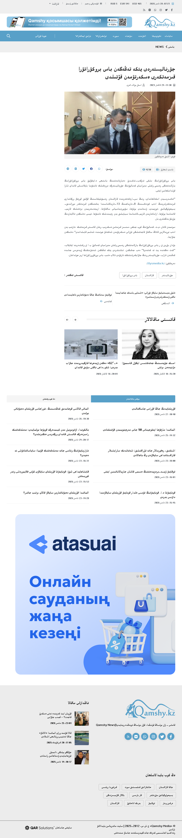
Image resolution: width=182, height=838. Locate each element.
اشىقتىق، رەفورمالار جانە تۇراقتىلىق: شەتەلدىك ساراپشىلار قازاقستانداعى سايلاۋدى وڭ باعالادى (141, 453)
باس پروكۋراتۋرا (129, 275)
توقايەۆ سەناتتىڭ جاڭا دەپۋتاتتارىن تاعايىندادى (88, 294)
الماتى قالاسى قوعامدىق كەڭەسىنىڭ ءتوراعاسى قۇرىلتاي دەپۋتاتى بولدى (51, 411)
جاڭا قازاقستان (166, 787)
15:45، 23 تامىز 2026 (164, 502)
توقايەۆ (151, 803)
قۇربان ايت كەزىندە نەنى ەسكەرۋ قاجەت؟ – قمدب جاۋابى (55, 715)
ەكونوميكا (156, 36)
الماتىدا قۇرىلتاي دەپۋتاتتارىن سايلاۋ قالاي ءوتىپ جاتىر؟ (56, 492)
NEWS (160, 46)
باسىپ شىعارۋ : (166, 169)
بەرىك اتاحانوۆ (134, 803)
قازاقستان (149, 275)
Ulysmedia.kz (156, 263)
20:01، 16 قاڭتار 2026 (107, 373)
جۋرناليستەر (167, 275)
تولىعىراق (102, 36)
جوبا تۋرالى (41, 35)
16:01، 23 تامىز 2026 (164, 477)
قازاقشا (55, 3)
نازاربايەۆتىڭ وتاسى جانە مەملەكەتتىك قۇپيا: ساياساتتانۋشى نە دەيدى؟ (52, 453)
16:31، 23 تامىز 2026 (78, 460)
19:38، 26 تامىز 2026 (78, 418)
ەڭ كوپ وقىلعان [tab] (49, 399)
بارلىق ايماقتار (84, 36)
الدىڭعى (166, 303)
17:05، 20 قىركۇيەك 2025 (59, 742)
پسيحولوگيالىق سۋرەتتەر (161, 795)
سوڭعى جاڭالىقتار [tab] (133, 399)
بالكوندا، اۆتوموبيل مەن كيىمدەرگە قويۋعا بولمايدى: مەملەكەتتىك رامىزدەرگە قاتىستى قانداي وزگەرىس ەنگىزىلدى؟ (50, 432)
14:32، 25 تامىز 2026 (164, 435)
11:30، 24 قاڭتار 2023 (161, 85)
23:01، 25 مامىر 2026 (60, 723)
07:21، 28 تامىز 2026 (160, 3)
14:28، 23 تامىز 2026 (78, 498)
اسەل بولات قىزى (134, 85)
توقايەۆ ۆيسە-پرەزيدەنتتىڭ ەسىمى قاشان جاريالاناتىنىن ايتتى (139, 471)
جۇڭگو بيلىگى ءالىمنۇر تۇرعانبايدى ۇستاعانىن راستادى (55, 754)
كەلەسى (108, 301)
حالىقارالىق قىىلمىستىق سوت (138, 787)
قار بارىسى (137, 795)
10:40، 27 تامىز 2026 (164, 414)
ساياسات (169, 36)
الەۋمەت (142, 36)
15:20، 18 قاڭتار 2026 (164, 373)
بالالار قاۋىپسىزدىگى (115, 795)
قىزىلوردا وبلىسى (109, 787)
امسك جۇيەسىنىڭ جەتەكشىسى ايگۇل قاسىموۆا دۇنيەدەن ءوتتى (148, 365)
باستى (171, 46)
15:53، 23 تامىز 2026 (78, 481)
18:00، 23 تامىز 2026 (164, 460)
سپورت (116, 36)
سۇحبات (128, 36)
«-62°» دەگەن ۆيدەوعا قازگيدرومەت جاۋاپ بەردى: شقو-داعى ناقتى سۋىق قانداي (92, 365)
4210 (148, 169)
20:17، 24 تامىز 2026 (78, 439)
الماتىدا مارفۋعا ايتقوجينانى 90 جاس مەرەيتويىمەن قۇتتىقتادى (139, 429)
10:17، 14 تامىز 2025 (61, 761)
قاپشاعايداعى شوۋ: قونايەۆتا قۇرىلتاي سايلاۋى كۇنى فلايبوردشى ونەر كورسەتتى (49, 474)
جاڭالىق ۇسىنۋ (72, 3)
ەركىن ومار (168, 803)
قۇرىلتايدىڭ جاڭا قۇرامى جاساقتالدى (153, 408)
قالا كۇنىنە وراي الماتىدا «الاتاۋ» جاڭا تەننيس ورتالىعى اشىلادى (55, 734)
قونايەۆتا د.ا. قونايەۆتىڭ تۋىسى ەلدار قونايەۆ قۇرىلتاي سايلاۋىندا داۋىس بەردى (137, 495)
